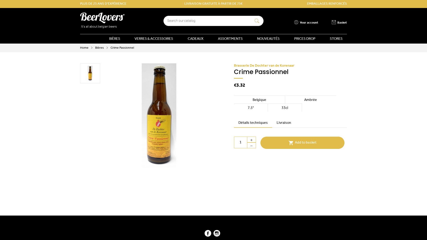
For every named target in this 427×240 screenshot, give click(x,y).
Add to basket (302, 143)
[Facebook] (208, 235)
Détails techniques (253, 123)
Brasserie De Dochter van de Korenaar (264, 66)
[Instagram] (217, 235)
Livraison (284, 123)
